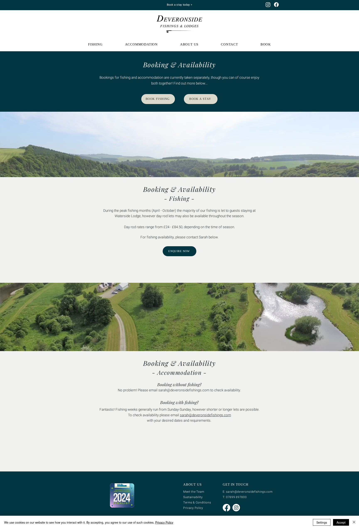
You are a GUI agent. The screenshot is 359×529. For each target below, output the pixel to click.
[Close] (354, 522)
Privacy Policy (164, 522)
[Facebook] (276, 4)
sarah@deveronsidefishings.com (183, 390)
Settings (321, 522)
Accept (341, 522)
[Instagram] (268, 4)
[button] (95, 44)
